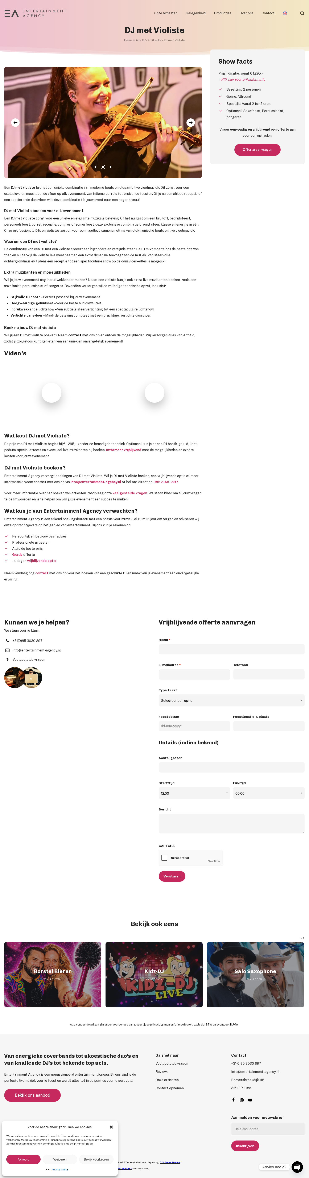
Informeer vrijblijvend (123, 450)
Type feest (168, 690)
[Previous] (15, 122)
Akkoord (23, 1159)
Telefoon (240, 665)
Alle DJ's (141, 40)
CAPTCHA (167, 846)
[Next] (190, 122)
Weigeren (59, 1159)
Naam (164, 640)
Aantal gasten (170, 758)
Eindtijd (239, 783)
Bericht (165, 809)
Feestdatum (169, 717)
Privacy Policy (60, 1169)
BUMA (234, 1024)
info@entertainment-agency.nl (96, 482)
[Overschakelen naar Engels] (285, 13)
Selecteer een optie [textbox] (176, 701)
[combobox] (232, 700)
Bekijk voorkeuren (96, 1159)
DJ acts (156, 40)
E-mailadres (170, 665)
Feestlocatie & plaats (251, 717)
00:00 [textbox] (239, 794)
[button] (111, 1127)
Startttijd (166, 783)
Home (128, 40)
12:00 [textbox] (165, 794)
